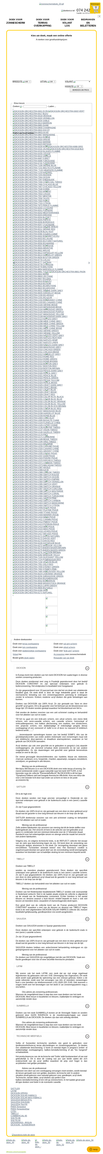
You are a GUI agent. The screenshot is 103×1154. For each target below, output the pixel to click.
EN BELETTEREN (88, 22)
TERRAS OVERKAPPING (43, 22)
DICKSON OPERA (19, 1093)
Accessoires (59, 654)
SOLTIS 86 (15, 1118)
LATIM (13, 1091)
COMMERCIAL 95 (19, 1116)
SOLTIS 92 (15, 1120)
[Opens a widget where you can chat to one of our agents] (93, 1149)
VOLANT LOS (67, 22)
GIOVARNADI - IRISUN (21, 1123)
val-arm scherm (70, 644)
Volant (15, 654)
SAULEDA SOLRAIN (20, 1102)
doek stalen (29, 658)
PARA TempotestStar (20, 1109)
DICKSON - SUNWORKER (23, 1125)
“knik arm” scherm (71, 651)
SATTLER (15, 1089)
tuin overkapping (29, 647)
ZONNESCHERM (15, 21)
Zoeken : (18, 106)
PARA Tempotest (18, 1107)
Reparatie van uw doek (64, 658)
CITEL (13, 1111)
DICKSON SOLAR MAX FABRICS (26, 1098)
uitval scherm (69, 647)
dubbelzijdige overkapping (34, 651)
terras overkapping (30, 644)
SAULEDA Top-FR (19, 1104)
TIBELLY (15, 1113)
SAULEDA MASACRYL (21, 1100)
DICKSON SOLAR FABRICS (24, 1095)
